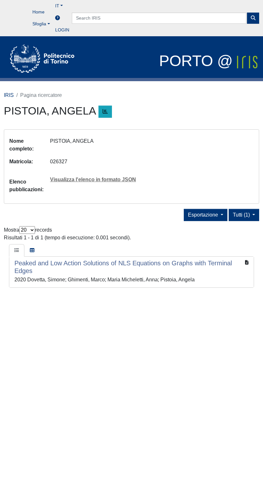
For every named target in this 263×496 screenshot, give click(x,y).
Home (38, 11)
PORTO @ (198, 60)
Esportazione (203, 215)
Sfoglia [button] (39, 23)
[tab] (16, 250)
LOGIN (62, 29)
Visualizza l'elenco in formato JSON (93, 179)
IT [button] (57, 5)
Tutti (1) (242, 215)
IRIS (9, 95)
